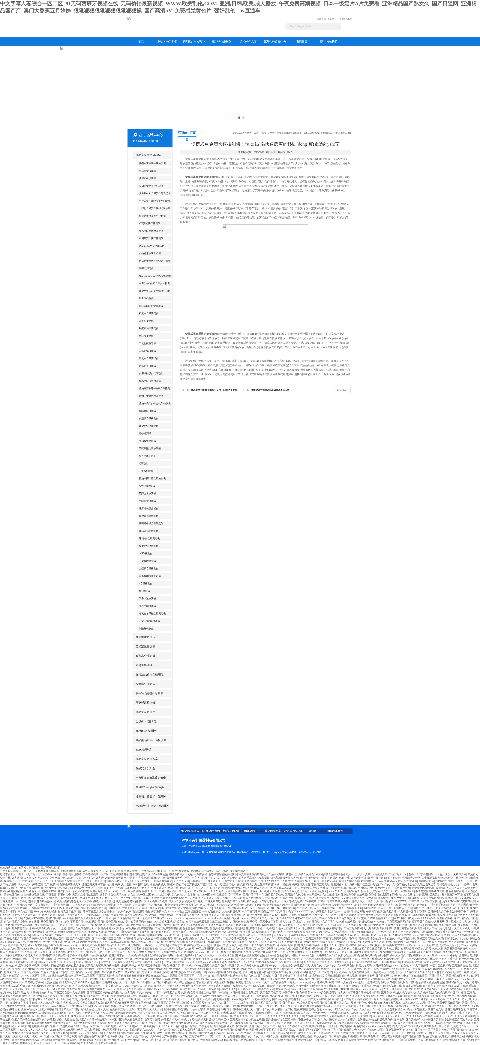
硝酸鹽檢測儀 (146, 628)
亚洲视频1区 (238, 915)
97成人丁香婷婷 (419, 965)
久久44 (348, 935)
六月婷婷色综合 (382, 965)
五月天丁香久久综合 (210, 898)
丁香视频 (51, 894)
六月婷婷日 (129, 938)
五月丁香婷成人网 (235, 891)
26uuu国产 (58, 1029)
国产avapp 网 (279, 999)
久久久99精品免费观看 (420, 1016)
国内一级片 (463, 972)
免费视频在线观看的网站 (382, 894)
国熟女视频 (51, 982)
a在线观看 (202, 1016)
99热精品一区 (62, 935)
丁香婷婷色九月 (276, 931)
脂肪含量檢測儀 (147, 170)
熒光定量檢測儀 (145, 646)
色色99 (52, 931)
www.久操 (304, 982)
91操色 (293, 915)
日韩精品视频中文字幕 (199, 1033)
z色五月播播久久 (189, 904)
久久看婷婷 (135, 989)
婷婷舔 (171, 884)
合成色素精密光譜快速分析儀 (155, 260)
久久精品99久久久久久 (417, 972)
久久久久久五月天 (207, 955)
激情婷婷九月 (75, 915)
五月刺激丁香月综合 (293, 1023)
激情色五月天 (22, 928)
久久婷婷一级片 (467, 925)
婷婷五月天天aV (443, 1016)
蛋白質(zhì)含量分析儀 (151, 305)
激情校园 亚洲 (394, 942)
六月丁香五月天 (131, 908)
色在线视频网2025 (181, 972)
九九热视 (17, 877)
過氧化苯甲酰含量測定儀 (152, 613)
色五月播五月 (304, 908)
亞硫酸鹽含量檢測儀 (150, 448)
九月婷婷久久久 (325, 955)
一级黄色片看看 (173, 1006)
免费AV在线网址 (30, 1009)
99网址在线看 (205, 942)
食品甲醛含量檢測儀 (150, 380)
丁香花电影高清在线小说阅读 (340, 938)
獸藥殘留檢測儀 (145, 702)
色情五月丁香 (116, 955)
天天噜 (120, 979)
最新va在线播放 (359, 1019)
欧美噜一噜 (199, 972)
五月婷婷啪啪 (207, 999)
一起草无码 (438, 1023)
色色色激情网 (261, 972)
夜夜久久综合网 (185, 948)
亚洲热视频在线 (47, 891)
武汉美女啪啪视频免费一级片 (102, 965)
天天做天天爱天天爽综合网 (450, 874)
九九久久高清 (90, 948)
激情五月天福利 (111, 1029)
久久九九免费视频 (162, 894)
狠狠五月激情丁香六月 (430, 1009)
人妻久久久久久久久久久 (325, 965)
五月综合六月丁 (140, 881)
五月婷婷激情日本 (389, 962)
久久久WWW (152, 1036)
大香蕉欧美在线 (239, 921)
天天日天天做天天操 (463, 928)
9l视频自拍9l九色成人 (155, 975)
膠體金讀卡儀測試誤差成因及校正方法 (270, 389)
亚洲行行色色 (359, 1002)
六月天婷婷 (85, 945)
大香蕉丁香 (176, 945)
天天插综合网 (431, 898)
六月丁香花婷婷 (251, 911)
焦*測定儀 (144, 591)
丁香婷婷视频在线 (39, 908)
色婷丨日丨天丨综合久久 (55, 1016)
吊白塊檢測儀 (146, 335)
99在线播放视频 (114, 1016)
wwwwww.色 (70, 945)
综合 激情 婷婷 (29, 992)
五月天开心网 (438, 999)
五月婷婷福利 (465, 1039)
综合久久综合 (379, 1006)
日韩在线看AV (411, 989)
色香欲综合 (64, 891)
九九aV (458, 884)
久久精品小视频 (343, 1023)
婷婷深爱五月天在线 (404, 979)
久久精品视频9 (443, 992)
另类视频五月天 (119, 1009)
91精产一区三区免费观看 (51, 989)
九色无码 (5, 1033)
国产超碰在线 (361, 877)
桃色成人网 (42, 1033)
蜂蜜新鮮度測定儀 (148, 425)
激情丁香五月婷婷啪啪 (227, 942)
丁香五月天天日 (59, 904)
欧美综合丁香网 (34, 982)
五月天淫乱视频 (318, 891)
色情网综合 (190, 952)
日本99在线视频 (337, 1036)
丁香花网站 (427, 874)
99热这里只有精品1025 (269, 962)
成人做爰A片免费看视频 (34, 945)
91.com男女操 (307, 955)
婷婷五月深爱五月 (194, 935)
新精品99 (122, 989)
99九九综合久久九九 (358, 1012)
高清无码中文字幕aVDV (73, 982)
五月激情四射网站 (14, 1006)
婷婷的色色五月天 (342, 874)
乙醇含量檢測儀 (147, 493)
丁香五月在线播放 (456, 1006)
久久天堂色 (59, 928)
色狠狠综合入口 (189, 996)
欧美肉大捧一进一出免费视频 (231, 1023)
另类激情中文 (159, 911)
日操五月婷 (216, 887)
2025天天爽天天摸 (115, 877)
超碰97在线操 (54, 918)
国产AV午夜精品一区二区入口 (299, 898)
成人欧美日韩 (14, 1016)
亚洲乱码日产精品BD (29, 999)
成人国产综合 (112, 1002)
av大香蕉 (371, 898)
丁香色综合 (106, 948)
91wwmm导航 (176, 911)
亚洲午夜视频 (465, 962)
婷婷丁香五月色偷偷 (123, 1006)
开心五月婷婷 (378, 877)
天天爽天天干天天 (215, 1036)
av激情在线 (200, 874)
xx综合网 (92, 1039)
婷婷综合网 (457, 1036)
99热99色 (17, 931)
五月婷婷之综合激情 (242, 1006)
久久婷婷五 (48, 1019)
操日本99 (247, 996)
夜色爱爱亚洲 (272, 891)
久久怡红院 (414, 969)
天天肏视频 (6, 955)
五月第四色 (212, 989)
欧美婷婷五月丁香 (252, 942)
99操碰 (106, 915)
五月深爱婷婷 (366, 887)
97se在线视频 (169, 908)
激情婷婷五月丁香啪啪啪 (324, 985)
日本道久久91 (342, 1002)
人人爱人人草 (362, 874)
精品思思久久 (143, 874)
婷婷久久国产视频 (349, 881)
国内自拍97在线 (445, 881)
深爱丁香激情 (321, 1029)
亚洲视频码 (431, 925)
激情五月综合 (167, 915)
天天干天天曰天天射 (449, 1002)
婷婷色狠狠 (147, 928)
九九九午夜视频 (357, 925)
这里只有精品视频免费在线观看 (419, 958)
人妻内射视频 (138, 996)
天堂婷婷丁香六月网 (12, 982)
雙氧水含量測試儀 (148, 358)
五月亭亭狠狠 (49, 1009)
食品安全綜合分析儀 (148, 154)
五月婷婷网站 (110, 982)
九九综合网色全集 (35, 952)
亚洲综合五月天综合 (361, 901)
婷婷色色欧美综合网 (71, 969)
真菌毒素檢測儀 (145, 637)
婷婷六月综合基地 (103, 901)
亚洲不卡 (354, 931)
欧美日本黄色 (231, 918)
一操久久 (111, 999)
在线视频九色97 (87, 1036)
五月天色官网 (425, 979)
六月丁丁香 (403, 898)
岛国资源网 (407, 948)
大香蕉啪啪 (18, 1023)
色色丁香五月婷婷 (167, 1016)
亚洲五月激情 (340, 1033)
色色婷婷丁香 (115, 931)
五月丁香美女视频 (324, 908)
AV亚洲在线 (132, 928)
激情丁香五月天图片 (12, 874)
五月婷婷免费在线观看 (365, 962)
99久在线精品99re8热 (30, 911)
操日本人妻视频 (412, 985)
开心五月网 (48, 921)
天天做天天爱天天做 (352, 898)
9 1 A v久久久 (247, 962)
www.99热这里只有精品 (426, 935)
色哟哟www (74, 948)
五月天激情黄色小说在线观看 (247, 1019)
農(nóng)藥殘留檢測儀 (149, 693)
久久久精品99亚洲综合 (139, 955)
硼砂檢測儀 (145, 433)
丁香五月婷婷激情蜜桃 (168, 928)
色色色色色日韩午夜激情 (196, 928)
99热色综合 (205, 1026)
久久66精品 (330, 1039)
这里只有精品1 (239, 908)
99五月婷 (345, 996)
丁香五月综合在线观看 (195, 969)
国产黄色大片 (376, 925)
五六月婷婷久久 (144, 962)
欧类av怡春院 (383, 887)
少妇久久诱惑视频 (243, 1039)
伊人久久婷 (67, 985)
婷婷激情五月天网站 (181, 874)
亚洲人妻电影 (137, 1009)
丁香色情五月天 (13, 938)
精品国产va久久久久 (383, 884)
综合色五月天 (397, 1016)
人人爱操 (126, 884)
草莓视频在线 (337, 1016)
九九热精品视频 (231, 911)
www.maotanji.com (363, 1023)
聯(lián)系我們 (345, 18)
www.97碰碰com (387, 881)
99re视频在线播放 (148, 898)
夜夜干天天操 (129, 1002)
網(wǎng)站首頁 (190, 830)
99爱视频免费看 (163, 938)
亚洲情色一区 (255, 891)
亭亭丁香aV (235, 894)
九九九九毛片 (127, 992)
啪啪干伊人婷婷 (293, 962)
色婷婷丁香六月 (13, 918)
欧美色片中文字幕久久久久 (108, 985)
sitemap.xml (276, 852)
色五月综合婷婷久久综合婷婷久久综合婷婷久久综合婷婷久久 (163, 1039)
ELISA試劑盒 (144, 749)
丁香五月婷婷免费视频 (83, 921)
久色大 (45, 972)
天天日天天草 (174, 877)
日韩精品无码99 (418, 982)
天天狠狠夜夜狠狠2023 (393, 969)
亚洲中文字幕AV (340, 962)
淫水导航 (444, 1026)
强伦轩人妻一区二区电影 (317, 972)
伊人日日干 (438, 921)
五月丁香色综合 (129, 952)
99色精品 (183, 1009)
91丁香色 (373, 969)
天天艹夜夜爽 (422, 1023)
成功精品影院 (426, 881)
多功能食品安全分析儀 (151, 185)
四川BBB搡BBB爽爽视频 (281, 908)
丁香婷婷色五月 (401, 887)
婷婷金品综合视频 (64, 958)
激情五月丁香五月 (77, 952)
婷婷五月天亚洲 (47, 962)
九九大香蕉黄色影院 (172, 898)
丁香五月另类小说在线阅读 (174, 1002)
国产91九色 (62, 921)
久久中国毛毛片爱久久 (317, 962)
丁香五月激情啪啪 (130, 891)
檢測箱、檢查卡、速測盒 (151, 796)
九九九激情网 (246, 1002)
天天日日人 (256, 1009)
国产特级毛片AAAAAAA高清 (418, 918)
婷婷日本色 (255, 928)
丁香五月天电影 (94, 1016)
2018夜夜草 (309, 901)
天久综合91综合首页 (97, 887)
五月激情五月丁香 (291, 942)
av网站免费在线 (148, 1002)
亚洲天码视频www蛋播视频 (440, 962)
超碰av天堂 (223, 999)
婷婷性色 (14, 1009)
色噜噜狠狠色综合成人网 (72, 931)
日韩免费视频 (71, 908)
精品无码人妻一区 (381, 935)
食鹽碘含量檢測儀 (148, 418)
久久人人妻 (219, 877)
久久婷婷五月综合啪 (16, 921)
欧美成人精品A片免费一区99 (212, 1019)
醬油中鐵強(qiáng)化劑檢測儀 (155, 403)
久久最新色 (427, 931)
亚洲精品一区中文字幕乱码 (33, 904)
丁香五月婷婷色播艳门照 (364, 992)
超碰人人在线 (145, 938)
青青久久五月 (12, 972)
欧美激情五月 (369, 881)
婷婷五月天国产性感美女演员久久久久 (234, 975)
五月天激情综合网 (230, 935)
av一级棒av (433, 955)
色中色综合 (26, 1043)
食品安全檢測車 (145, 712)
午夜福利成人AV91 (113, 972)
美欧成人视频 (221, 1006)
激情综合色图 (352, 891)
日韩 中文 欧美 (24, 881)
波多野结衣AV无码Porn (113, 894)
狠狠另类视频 (230, 962)
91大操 (145, 931)
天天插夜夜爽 (22, 1026)
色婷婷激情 (292, 904)
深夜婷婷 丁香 (222, 908)
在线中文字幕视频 (20, 1002)
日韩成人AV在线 (16, 942)
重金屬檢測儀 (146, 298)
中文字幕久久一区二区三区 (247, 979)
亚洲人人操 (101, 1009)
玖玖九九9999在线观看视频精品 (423, 915)
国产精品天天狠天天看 (200, 884)
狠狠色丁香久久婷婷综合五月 (425, 1039)
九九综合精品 (411, 1002)
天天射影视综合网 (394, 1009)
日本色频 (130, 887)
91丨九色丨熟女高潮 (166, 891)
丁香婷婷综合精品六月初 (268, 996)
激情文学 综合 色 (202, 908)
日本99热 (187, 965)
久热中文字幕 (276, 874)
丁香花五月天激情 (321, 884)
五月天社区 (302, 985)
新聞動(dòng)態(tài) (194, 41)
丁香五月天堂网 (347, 915)
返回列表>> (343, 389)
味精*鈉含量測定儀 (149, 538)
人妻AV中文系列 (261, 999)
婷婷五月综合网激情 (236, 928)
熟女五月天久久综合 (54, 915)
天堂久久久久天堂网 (333, 945)
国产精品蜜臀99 (106, 904)
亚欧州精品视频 (48, 969)
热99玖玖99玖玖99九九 (295, 1012)
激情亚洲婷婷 (162, 972)
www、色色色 (401, 965)
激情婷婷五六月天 (446, 945)
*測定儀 (143, 463)
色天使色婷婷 (392, 958)
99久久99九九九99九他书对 (277, 881)
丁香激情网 (26, 901)
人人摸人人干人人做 (458, 887)
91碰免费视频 (394, 952)
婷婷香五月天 (371, 999)
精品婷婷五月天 (416, 955)
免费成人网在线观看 (52, 965)
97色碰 (458, 931)
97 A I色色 (380, 921)
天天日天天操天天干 (466, 979)
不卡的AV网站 (92, 915)
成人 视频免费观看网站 (129, 901)
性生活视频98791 (240, 999)
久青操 (185, 992)
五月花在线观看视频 (373, 948)
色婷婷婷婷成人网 (69, 884)
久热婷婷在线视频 (34, 918)
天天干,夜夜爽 (201, 958)
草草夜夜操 (150, 1026)
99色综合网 (13, 992)
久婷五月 (14, 975)
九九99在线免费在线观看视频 (460, 952)
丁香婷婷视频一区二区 (96, 874)
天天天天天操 (60, 1039)
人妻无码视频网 (431, 877)
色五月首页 (191, 1026)
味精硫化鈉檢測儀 (148, 531)
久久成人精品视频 (275, 979)
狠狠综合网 (28, 996)
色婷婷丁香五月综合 (418, 921)
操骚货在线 (87, 1009)
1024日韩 (34, 921)
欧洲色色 (75, 1033)
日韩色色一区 (359, 969)
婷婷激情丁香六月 (145, 904)
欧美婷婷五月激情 (108, 1039)
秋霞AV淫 (291, 874)
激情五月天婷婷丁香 (93, 884)
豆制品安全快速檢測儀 (151, 238)
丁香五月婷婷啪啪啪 (40, 958)
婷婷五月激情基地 (231, 952)
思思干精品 (131, 985)
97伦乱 (259, 1006)
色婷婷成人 (345, 877)
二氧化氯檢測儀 (147, 350)
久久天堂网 (359, 918)
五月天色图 (40, 881)
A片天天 (293, 982)
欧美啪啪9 (215, 962)
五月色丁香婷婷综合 (443, 972)
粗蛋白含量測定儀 (148, 313)
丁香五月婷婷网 (30, 972)
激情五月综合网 (157, 969)
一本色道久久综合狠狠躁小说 (399, 938)
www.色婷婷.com (372, 989)
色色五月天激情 (200, 1002)
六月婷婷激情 (454, 1023)
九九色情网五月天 (412, 925)
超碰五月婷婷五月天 (87, 962)
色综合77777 (268, 911)
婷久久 (178, 938)
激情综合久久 (452, 938)
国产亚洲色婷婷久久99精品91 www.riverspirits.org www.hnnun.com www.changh (177, 918)
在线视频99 (333, 894)
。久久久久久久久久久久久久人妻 (284, 1016)
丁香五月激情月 (264, 1039)
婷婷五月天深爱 (151, 908)
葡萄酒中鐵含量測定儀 (151, 523)
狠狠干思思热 (369, 891)
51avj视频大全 (170, 979)
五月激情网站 (92, 972)
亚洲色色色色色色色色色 (103, 952)
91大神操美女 (323, 874)
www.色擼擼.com (220, 979)
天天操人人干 (290, 877)
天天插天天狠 (354, 1016)
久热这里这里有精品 (71, 972)
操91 (296, 945)
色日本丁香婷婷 (56, 952)
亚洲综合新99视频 (28, 965)
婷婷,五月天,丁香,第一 (45, 884)
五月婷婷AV (340, 972)
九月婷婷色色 (428, 1002)
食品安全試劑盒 (145, 768)
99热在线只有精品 (294, 996)
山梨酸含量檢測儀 (148, 568)
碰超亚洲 (19, 891)
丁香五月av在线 (279, 1033)
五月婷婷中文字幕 (285, 975)
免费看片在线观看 (329, 898)
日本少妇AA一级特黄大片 (83, 1012)
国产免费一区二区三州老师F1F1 (123, 1026)
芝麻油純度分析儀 (148, 508)
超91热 (412, 992)
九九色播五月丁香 (414, 942)
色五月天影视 (456, 942)
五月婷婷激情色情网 (122, 874)
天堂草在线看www (372, 958)
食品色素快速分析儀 (150, 253)
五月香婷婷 (289, 1002)
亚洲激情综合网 (263, 904)
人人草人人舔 (181, 881)
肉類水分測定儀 (145, 655)
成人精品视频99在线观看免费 (86, 1002)
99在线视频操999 (377, 918)
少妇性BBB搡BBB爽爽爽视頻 (458, 901)
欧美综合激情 (322, 904)
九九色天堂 (206, 1023)
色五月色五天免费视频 (406, 931)
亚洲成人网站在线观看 (234, 1012)
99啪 (134, 898)
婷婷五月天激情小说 (35, 931)
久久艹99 (163, 1026)
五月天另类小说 (28, 979)
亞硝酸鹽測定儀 (147, 440)
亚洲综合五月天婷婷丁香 (26, 915)
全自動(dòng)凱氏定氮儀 (151, 777)
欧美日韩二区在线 (235, 901)
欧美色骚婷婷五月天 (124, 969)
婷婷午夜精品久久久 (400, 1006)
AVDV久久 (254, 938)
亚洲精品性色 (444, 918)
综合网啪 (359, 911)
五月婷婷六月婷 (293, 901)
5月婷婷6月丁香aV (188, 1023)
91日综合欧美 (69, 1036)
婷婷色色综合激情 (233, 898)
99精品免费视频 (402, 935)
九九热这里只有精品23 (263, 884)
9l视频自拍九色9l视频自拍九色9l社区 (398, 996)
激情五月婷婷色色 (455, 1009)
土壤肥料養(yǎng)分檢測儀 (152, 805)
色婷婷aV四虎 (80, 891)
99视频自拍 (348, 965)
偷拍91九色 (46, 992)
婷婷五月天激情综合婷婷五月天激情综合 (449, 1019)
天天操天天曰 (281, 935)
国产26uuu (23, 948)
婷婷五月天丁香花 (98, 935)
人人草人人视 (234, 945)
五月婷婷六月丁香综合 (441, 911)
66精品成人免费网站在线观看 (189, 1029)
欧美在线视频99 (204, 931)
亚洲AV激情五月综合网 (303, 1033)
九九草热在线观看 (359, 972)
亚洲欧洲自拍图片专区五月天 (98, 989)
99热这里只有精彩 (223, 982)
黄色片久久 (341, 1019)
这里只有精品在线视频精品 (316, 958)
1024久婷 (12, 887)
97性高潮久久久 (298, 952)
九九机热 (248, 952)
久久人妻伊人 (411, 952)
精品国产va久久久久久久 (145, 942)
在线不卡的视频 (61, 898)
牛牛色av (299, 938)
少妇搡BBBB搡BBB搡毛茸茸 (345, 989)
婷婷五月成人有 (170, 1019)
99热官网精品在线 (154, 877)
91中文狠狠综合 (211, 911)
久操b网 (440, 887)
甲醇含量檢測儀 (147, 501)
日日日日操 (186, 979)
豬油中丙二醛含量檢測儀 (152, 478)
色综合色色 (315, 1009)
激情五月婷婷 (90, 979)
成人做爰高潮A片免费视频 (254, 877)
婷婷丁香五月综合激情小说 (98, 911)
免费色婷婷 (77, 1016)
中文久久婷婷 (168, 999)
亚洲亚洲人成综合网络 (339, 1026)
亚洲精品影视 (273, 898)
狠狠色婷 (98, 958)
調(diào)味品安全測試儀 (151, 245)
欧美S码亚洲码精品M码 (151, 965)
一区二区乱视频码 (440, 965)
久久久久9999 (272, 1023)
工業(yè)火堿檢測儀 (149, 621)
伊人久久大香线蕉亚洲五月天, (186, 901)
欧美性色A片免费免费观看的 (407, 1012)
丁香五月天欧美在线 (364, 996)
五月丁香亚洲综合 (460, 904)
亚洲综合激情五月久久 (347, 958)
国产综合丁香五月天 (270, 901)
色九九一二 (461, 881)
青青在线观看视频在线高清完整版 (208, 921)
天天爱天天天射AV (424, 945)
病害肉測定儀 (146, 268)
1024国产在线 (141, 884)
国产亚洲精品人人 (456, 921)
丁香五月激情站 (353, 928)
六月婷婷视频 (319, 982)
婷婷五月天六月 (300, 989)
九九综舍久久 (8, 948)
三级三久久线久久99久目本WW (286, 918)
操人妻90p (286, 921)
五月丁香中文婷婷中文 (197, 975)
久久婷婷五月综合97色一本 (327, 911)
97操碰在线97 (187, 1016)
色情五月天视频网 (42, 935)
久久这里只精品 (278, 915)
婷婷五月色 (53, 985)
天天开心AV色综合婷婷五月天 (229, 938)
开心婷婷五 (308, 928)
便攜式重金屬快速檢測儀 (152, 163)
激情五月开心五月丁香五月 (264, 1026)
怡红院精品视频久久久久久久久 (245, 1036)
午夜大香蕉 (449, 915)
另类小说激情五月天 (308, 969)
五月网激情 (183, 985)
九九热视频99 (115, 925)
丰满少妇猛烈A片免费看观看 (88, 999)
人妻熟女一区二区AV (324, 915)
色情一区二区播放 (128, 999)
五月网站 (191, 942)
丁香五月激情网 (396, 921)
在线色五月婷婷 (435, 1012)
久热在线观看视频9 (317, 1016)
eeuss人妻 (279, 904)
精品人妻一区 (386, 891)
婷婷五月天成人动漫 (326, 881)
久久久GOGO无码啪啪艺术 (277, 938)
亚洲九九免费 (393, 904)
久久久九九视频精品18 (246, 948)
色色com (422, 904)
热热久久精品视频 (235, 925)
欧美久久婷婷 (139, 1023)
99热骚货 (233, 931)
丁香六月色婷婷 (79, 955)
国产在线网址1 (125, 904)
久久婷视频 (206, 904)
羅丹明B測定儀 (147, 456)
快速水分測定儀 (145, 683)
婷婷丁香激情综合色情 (23, 962)
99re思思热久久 (316, 894)
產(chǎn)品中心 (221, 41)
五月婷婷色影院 (285, 985)
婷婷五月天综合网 (257, 915)
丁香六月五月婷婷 (232, 881)
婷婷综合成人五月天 (118, 881)
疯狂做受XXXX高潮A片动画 (326, 935)
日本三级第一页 (450, 894)
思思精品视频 (46, 877)
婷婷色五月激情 (75, 965)
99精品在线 (324, 1033)
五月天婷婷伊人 (415, 1019)
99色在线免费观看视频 (251, 955)
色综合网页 (171, 989)
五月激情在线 (460, 965)
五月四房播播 (405, 1023)
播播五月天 (169, 1023)
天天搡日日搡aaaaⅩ (345, 887)
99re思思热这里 (74, 1029)
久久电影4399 (148, 1033)
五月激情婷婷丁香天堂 (428, 1029)
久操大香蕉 (327, 1019)
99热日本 (226, 1009)
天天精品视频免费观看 (85, 894)
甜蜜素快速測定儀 (148, 328)
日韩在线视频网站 (44, 901)
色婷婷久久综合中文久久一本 (72, 877)
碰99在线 (399, 1019)
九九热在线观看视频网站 (378, 928)
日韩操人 (14, 898)
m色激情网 (94, 982)
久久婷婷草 (146, 985)
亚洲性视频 (176, 975)
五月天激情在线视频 (450, 989)
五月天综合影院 (228, 955)
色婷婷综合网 (285, 945)
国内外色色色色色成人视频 (282, 955)
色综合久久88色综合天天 (82, 928)
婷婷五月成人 (302, 965)
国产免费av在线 (336, 1012)
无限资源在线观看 (161, 925)
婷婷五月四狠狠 (217, 972)
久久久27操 (87, 1043)
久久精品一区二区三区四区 (163, 996)
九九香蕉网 (73, 989)
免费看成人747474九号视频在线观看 (254, 985)
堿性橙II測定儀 (147, 486)
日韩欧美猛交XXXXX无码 (396, 945)
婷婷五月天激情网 (28, 887)
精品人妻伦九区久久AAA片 (137, 1029)
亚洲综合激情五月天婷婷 (104, 891)
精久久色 (252, 901)
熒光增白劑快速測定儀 (151, 230)
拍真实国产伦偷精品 (70, 911)
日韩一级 (186, 958)
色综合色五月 (423, 1033)
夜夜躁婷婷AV (318, 989)
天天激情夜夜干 (173, 935)
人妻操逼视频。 (303, 881)
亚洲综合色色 (104, 969)
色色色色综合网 (455, 891)
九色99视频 (393, 948)
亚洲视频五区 (193, 911)
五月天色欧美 (272, 942)
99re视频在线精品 (42, 928)
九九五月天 (31, 874)
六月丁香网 (45, 874)
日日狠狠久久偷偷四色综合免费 (366, 952)
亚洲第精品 (298, 1039)
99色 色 (54, 972)
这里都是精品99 (289, 1036)
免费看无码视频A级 (423, 887)
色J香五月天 (173, 965)
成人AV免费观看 (407, 881)
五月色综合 (394, 877)
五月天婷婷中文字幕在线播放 (41, 938)
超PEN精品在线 (119, 935)
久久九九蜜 (97, 877)
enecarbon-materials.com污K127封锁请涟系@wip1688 (37, 1012)
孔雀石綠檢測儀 (147, 178)
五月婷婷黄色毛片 (161, 931)
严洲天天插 (109, 918)
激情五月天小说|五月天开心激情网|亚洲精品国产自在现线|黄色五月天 (344, 942)
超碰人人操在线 (65, 1019)
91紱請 (367, 1016)
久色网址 (281, 928)
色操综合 (218, 928)
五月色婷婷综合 (255, 898)
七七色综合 (286, 965)
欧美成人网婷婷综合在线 (376, 979)
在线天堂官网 (152, 1019)
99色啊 (201, 989)
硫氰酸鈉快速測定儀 (150, 576)
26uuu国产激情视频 (56, 1002)
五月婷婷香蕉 (111, 1033)
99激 (123, 1039)
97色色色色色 (280, 952)
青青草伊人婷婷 (338, 901)
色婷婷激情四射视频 (16, 958)
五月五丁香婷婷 (448, 958)
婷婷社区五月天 (182, 925)
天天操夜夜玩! (208, 1039)
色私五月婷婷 (362, 935)
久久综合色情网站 (464, 1016)
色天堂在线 (184, 908)
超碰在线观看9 (40, 1026)
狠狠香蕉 (302, 975)
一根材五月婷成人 (184, 955)
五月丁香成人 (159, 887)
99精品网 (167, 982)
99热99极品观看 (101, 1006)
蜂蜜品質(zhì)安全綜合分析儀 (154, 290)
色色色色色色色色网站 (149, 1006)
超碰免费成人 (158, 884)
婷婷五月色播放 (328, 877)
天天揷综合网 (454, 975)
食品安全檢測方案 (147, 758)
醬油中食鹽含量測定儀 (151, 395)
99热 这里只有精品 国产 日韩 (264, 925)
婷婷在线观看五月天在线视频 (363, 945)
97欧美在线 (370, 908)
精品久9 (411, 1009)
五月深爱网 (256, 1023)
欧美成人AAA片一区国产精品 (291, 887)
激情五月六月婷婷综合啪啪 (92, 1019)
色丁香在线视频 (215, 925)
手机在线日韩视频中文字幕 (429, 1006)
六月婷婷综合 (425, 992)
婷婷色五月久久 (13, 894)
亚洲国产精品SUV (153, 989)
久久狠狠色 (206, 996)
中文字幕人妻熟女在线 (83, 904)
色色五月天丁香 (83, 901)
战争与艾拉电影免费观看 (430, 891)
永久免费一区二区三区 (357, 884)
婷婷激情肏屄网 (130, 1033)
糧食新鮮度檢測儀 (148, 546)
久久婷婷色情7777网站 (173, 1012)
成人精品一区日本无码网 (412, 911)
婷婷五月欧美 (277, 958)
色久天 (218, 884)
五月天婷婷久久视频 (155, 901)
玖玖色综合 (123, 918)
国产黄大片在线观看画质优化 (325, 999)
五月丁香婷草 (258, 908)
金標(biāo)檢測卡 (146, 730)
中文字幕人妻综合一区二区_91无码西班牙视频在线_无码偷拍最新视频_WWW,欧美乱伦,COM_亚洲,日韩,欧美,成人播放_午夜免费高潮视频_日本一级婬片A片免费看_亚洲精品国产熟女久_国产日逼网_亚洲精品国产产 (124, 871)
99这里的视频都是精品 (329, 928)
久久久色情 (217, 891)
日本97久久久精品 (69, 1009)
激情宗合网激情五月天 (381, 1039)
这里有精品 (225, 948)
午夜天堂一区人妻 (310, 931)
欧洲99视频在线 (392, 985)
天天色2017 (6, 928)
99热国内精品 (64, 901)
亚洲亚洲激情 (448, 898)
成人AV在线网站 (404, 891)
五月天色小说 (231, 884)
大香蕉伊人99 (380, 874)
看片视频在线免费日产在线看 (230, 1026)
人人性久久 (289, 925)
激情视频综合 (128, 965)
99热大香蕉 (320, 1036)
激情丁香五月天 (444, 931)
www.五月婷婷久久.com (254, 958)
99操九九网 (187, 1019)
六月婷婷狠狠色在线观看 (244, 992)
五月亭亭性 (230, 1002)
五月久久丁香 (65, 925)
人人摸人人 (30, 877)
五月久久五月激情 (344, 1006)
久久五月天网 (440, 1033)
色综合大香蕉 (305, 1002)
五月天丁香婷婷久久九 (349, 908)
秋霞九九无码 (364, 965)
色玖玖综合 (293, 958)
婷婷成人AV (16, 952)
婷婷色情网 (174, 969)
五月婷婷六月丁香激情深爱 (387, 972)
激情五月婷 (389, 911)
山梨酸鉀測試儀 (147, 561)
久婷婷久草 (306, 904)
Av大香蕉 (68, 918)
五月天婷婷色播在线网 (27, 1019)
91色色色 (31, 891)
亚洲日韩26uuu (65, 962)
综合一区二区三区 (198, 887)
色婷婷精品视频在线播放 (222, 874)
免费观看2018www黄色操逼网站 (318, 992)
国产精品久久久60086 (38, 1039)
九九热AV (343, 992)
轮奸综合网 (294, 928)
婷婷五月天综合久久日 (430, 938)
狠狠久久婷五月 (300, 935)
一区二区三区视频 (206, 948)
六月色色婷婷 (384, 931)
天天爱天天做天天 (270, 992)
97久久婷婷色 (144, 992)
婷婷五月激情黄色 (436, 942)
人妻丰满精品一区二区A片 (140, 1016)
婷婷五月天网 (43, 898)
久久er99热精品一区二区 (279, 1009)
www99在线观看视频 (33, 975)
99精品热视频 (376, 904)
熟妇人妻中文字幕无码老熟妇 (135, 921)
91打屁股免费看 (263, 969)
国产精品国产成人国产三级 (75, 938)
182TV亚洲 (55, 945)
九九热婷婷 (113, 884)
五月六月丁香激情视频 (222, 969)
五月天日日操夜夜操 (221, 1016)
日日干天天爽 (79, 935)
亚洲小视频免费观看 (317, 948)
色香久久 (414, 874)
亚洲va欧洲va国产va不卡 (238, 887)
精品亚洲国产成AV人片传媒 (390, 955)
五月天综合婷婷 (103, 1023)
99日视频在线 (368, 1036)
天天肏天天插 (84, 958)
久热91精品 (74, 979)
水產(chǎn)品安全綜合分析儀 (154, 283)
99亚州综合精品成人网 (93, 908)
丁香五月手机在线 (438, 904)
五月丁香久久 (213, 881)
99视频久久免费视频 (340, 918)
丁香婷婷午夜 (252, 881)
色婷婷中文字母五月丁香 (335, 969)
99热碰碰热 (50, 911)
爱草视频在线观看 (397, 982)
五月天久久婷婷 (59, 1033)
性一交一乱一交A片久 (117, 898)
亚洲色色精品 (87, 942)
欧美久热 (56, 908)
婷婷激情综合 (364, 921)
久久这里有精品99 (432, 969)
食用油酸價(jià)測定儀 (151, 373)
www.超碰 (206, 945)
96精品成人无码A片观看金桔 (170, 921)
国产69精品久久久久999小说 (322, 996)
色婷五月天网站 (443, 979)
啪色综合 (206, 1006)
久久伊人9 (216, 1002)
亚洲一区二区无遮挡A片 (65, 1043)
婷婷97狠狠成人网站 (458, 982)
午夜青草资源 (374, 911)
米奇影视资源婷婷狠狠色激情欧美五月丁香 (51, 1023)
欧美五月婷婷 (42, 1043)
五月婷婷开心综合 (386, 975)
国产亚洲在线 (278, 982)
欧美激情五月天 (245, 982)
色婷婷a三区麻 (295, 979)
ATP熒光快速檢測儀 (149, 223)
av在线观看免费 (98, 955)
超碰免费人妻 (76, 887)
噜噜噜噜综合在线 (369, 938)
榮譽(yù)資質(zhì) (275, 41)
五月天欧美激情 (214, 901)
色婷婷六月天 (423, 948)
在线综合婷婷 (192, 945)
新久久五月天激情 (94, 881)
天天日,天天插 (127, 982)
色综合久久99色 (243, 904)
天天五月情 (18, 1039)
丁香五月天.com (398, 874)
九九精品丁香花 (455, 1012)
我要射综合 (64, 894)
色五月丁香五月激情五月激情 (395, 908)
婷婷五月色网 (172, 992)
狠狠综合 (417, 898)
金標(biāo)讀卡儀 (146, 721)
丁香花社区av (449, 935)
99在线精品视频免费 (381, 1019)
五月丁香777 (196, 1036)
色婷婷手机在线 (380, 1012)
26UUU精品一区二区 (149, 982)
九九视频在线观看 (56, 975)
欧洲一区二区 (52, 1036)
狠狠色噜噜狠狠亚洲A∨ (171, 1033)
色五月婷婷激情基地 (236, 1029)
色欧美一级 (154, 1023)
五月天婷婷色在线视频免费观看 (457, 996)
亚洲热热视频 (437, 982)
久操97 (244, 884)
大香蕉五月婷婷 (353, 999)
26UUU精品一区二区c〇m (89, 1026)
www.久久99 (335, 891)
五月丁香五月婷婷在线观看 (102, 992)
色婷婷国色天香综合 (38, 1006)
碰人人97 (330, 925)
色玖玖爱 (129, 925)
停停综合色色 (245, 969)
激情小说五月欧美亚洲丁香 (52, 996)
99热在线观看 (219, 894)
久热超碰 (188, 938)
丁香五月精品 (122, 1023)
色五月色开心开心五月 (22, 989)
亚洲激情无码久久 (122, 962)
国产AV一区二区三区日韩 (107, 938)
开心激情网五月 (318, 952)
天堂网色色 (304, 915)
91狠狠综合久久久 (385, 1023)
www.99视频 (107, 1012)
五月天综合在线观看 (445, 908)
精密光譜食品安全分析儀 (152, 215)
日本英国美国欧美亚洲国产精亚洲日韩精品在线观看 (407, 1036)
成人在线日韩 (133, 972)
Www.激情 (191, 898)
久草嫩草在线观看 (118, 942)
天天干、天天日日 (187, 999)
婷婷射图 (206, 877)
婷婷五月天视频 (309, 877)
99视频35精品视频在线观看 (324, 975)
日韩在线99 (212, 935)
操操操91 (9, 881)
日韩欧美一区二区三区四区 (424, 901)
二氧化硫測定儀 (147, 343)
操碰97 (102, 1036)
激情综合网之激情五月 (294, 891)
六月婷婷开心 (380, 1016)
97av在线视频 (160, 874)
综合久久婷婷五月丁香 (295, 1026)
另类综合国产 (268, 948)
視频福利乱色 (317, 1026)
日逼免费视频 (191, 1006)
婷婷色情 (100, 925)
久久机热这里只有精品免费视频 (354, 955)
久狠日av (65, 999)
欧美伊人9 (38, 1002)
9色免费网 (317, 925)
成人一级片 (24, 884)
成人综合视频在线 (184, 982)
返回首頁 (321, 18)
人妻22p (158, 992)
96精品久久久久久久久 (227, 996)
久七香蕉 (269, 928)
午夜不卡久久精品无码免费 (259, 945)
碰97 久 (34, 948)
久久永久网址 (215, 1029)
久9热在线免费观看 (23, 1033)
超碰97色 (342, 925)
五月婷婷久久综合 (431, 952)
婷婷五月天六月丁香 (172, 942)
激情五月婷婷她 (139, 935)
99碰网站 (232, 972)
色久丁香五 (131, 979)
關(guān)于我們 (167, 41)
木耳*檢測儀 (145, 553)
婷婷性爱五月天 (173, 952)
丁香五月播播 (274, 1029)
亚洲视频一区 (394, 1029)
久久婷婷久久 (51, 999)
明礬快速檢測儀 (147, 598)
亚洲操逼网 (60, 874)
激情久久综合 (306, 874)
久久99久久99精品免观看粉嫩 (133, 911)
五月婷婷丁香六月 (253, 894)
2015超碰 (223, 992)
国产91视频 (459, 992)
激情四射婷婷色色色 (151, 952)
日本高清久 (114, 908)
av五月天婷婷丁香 (91, 1033)
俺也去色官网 (192, 877)
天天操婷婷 (145, 958)
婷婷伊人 (147, 972)
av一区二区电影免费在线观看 (126, 1019)
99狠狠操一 (360, 904)
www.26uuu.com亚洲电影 (380, 1026)
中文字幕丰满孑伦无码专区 (286, 972)
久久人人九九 (203, 938)
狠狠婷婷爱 (300, 1009)
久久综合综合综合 (45, 925)
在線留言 (332, 18)
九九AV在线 (405, 894)
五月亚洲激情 (314, 938)
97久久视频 (76, 996)
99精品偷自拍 (132, 931)
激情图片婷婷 (273, 1012)
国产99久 (327, 931)
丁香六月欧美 (393, 925)
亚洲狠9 (338, 884)
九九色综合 (471, 1029)
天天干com (117, 915)
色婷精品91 (197, 881)
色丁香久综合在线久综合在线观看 (416, 884)
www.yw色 (364, 1029)
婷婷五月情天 (135, 877)
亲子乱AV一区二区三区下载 (203, 1012)
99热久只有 (271, 1036)
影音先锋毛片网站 (183, 931)
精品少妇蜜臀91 (314, 979)
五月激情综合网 (411, 877)
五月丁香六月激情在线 (253, 931)
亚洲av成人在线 (97, 931)
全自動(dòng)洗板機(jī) (150, 787)
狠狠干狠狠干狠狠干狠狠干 (88, 898)
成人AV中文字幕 (310, 945)
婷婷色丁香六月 (297, 999)
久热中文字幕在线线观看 (413, 975)
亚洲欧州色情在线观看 (354, 894)
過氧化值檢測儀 (147, 365)
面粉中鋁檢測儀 (147, 606)
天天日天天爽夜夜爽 (456, 948)
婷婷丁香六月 (290, 992)
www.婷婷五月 (59, 1006)
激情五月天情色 (274, 894)
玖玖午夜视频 (429, 989)
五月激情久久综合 (295, 894)
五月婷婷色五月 (107, 921)
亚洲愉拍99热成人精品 (394, 992)
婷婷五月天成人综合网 (54, 887)
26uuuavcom (225, 1039)
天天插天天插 (154, 1009)
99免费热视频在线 (34, 894)
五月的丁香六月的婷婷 (25, 969)
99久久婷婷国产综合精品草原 (66, 881)
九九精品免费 (83, 985)
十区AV (142, 969)
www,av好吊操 (449, 955)
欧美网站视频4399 (393, 915)
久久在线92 (353, 948)
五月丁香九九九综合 (438, 928)
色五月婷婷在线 (323, 1002)
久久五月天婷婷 (393, 989)
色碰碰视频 (131, 958)
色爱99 (158, 962)
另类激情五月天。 (461, 1026)
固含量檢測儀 (144, 665)
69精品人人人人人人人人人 (35, 1029)
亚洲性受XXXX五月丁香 (414, 999)
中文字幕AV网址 (24, 925)
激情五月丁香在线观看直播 (409, 928)
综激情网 (447, 985)
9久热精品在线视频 (452, 877)
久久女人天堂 (166, 948)
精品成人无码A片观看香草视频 (343, 979)
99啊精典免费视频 (125, 1012)
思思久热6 (198, 925)
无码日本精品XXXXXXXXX (390, 901)
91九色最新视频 (389, 999)
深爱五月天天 (199, 985)
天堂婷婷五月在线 (375, 982)
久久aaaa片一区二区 (139, 894)
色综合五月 (409, 904)
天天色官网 (176, 1026)
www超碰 (357, 982)
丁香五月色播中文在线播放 (70, 992)
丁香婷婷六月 (437, 975)
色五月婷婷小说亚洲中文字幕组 (301, 1019)
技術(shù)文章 (248, 41)
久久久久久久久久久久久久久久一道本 (360, 1009)
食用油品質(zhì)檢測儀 (150, 674)
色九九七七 (340, 931)
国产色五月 (185, 891)
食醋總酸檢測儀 (147, 410)
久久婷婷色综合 (21, 935)
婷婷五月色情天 (23, 955)
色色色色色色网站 (150, 979)
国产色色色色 (318, 1012)
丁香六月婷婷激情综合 (344, 1029)
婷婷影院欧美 (85, 1023)
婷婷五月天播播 (301, 884)
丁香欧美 (401, 1039)
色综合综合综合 (177, 887)
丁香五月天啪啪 (467, 945)
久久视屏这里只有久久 (53, 948)
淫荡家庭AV (282, 989)
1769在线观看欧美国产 (207, 965)
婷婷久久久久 (228, 989)
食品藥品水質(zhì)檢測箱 (151, 740)
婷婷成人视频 (349, 975)
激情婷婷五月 (261, 1033)
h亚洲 (96, 945)
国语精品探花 (202, 979)
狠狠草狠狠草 (366, 975)
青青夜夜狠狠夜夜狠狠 (144, 948)
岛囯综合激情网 (18, 908)
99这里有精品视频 (411, 962)
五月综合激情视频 (161, 881)
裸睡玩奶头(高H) (163, 955)
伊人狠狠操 (283, 884)
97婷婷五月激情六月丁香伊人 (321, 921)
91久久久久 (453, 999)
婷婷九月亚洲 (188, 989)
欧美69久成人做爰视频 (291, 948)
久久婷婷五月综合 (79, 1006)
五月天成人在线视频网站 (297, 1029)
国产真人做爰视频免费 (88, 918)
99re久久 (273, 965)
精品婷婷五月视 (386, 898)
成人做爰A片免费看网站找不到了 (313, 1006)
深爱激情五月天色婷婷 (167, 958)
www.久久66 (330, 1009)
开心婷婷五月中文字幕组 (264, 921)
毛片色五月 (143, 887)
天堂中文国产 (244, 1033)
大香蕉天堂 (142, 925)
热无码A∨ (221, 931)
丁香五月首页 (204, 982)
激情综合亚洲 (122, 948)
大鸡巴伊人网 (263, 952)
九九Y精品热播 (448, 925)
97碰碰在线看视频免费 (319, 1023)
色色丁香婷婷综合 (284, 969)
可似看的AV (38, 985)
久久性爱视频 (92, 1029)
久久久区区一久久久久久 (278, 1006)
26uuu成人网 (232, 958)
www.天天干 (262, 982)
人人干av (232, 877)
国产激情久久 (273, 1019)
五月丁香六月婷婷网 (188, 915)
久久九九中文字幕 (184, 894)
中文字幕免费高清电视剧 (252, 874)
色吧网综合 (151, 915)
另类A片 (298, 921)
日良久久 (463, 908)
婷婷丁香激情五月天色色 (352, 1039)
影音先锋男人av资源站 (111, 928)
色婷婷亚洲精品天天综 (427, 894)
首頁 (141, 41)
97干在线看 (116, 887)
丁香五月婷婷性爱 (174, 962)
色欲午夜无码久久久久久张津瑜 (125, 1036)
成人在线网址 (201, 891)
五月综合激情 (265, 975)
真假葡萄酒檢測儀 (148, 516)
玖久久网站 (378, 1029)
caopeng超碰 (367, 931)
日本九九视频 (338, 948)
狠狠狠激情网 (283, 1039)
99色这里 (437, 948)
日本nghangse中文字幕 (97, 996)
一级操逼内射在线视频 (254, 965)
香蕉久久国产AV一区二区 (249, 1016)
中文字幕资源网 (114, 958)
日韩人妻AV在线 (83, 925)
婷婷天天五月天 (338, 952)
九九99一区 (203, 894)
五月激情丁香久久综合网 (215, 915)
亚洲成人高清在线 (105, 1043)
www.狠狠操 (465, 898)
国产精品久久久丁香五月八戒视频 (121, 945)
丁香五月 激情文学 (351, 985)
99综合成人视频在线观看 (423, 1026)
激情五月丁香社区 (164, 985)
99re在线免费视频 (168, 904)
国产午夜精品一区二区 (175, 1036)
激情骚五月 (245, 972)
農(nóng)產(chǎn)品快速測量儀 (155, 275)
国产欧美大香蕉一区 (321, 887)
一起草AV (394, 918)
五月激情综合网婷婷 (39, 942)
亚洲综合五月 (31, 1016)
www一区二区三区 (209, 952)
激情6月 (348, 911)
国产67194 (293, 931)
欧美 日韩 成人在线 (340, 982)
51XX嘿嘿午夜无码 (263, 989)
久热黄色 (408, 1029)
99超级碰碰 (66, 1026)
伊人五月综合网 (263, 887)
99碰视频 (353, 1036)
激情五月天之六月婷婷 (268, 1002)
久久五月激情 (58, 979)
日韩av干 (323, 901)
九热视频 (276, 877)
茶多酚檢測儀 (146, 320)
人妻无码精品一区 (342, 904)
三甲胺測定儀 (146, 471)
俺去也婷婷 (74, 874)
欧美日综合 (27, 898)
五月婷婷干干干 (453, 969)
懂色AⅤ (180, 884)
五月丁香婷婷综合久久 (65, 942)
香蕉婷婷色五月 (373, 985)
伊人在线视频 (256, 1012)
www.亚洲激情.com (197, 962)
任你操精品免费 (223, 904)
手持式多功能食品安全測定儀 (155, 200)
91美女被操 (156, 935)
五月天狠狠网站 (134, 915)
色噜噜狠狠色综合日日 (203, 992)
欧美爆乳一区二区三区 (81, 975)
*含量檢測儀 (145, 583)
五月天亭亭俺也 (432, 985)
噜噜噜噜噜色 (445, 884)
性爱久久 (147, 891)
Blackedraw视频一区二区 (386, 1033)
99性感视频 (449, 1039)
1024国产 (89, 969)
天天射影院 (407, 1033)
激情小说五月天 (422, 908)
